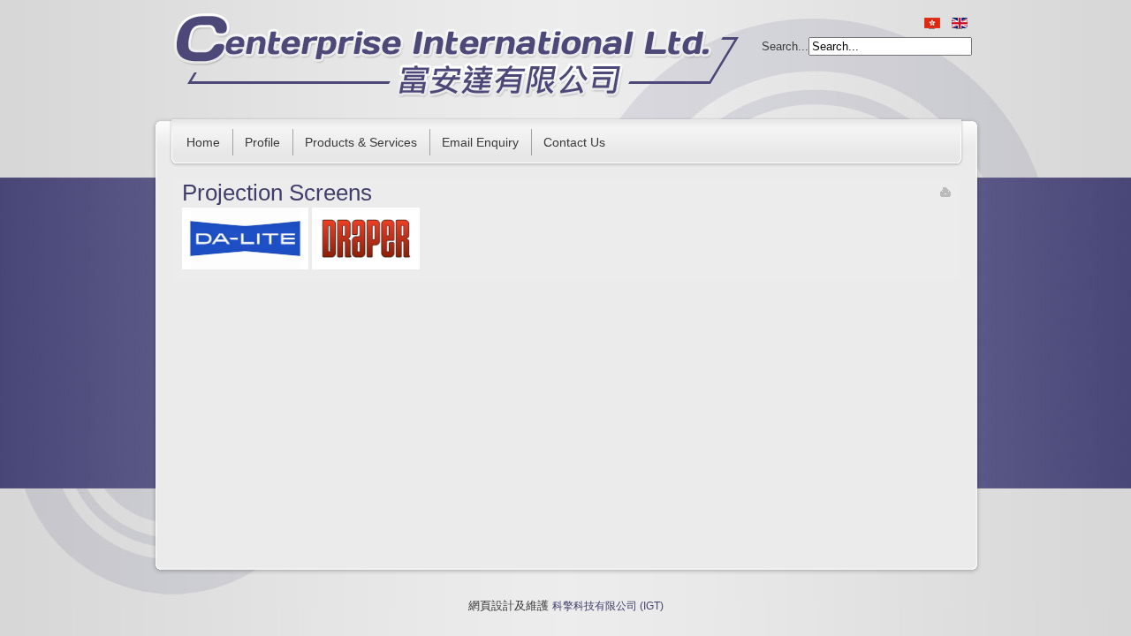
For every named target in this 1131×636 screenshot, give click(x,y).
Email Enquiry (480, 142)
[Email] (945, 193)
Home (203, 142)
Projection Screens (277, 192)
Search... (785, 46)
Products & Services (361, 142)
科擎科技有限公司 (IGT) (608, 606)
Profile (262, 142)
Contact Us (574, 142)
